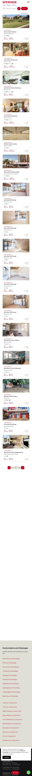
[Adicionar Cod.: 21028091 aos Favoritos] (27, 151)
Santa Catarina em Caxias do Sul (12, 711)
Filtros (24, 8)
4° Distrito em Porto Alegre (10, 671)
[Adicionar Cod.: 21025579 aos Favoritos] (27, 38)
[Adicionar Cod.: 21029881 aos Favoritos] (27, 207)
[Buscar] (19, 8)
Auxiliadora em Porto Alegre (11, 683)
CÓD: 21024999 (7, 58)
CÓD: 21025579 (7, 30)
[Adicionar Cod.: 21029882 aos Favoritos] (27, 235)
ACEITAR (6, 757)
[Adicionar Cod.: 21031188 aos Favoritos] (27, 403)
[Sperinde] (10, 2)
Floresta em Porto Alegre (10, 679)
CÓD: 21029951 (7, 338)
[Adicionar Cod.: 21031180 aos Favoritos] (27, 123)
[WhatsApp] (28, 772)
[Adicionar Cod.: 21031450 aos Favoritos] (27, 459)
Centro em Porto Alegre (9, 663)
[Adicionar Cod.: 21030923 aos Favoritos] (27, 375)
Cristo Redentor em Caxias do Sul (12, 719)
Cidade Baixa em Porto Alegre (11, 692)
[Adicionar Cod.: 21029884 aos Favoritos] (27, 291)
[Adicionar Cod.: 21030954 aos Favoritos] (27, 95)
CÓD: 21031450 (7, 450)
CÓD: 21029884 (7, 282)
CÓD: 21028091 (7, 142)
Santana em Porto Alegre (10, 675)
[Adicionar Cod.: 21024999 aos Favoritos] (27, 67)
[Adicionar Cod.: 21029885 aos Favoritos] (27, 319)
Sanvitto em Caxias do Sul (10, 732)
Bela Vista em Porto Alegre (10, 696)
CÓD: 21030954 (7, 86)
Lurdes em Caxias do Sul (10, 703)
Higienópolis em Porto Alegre (11, 688)
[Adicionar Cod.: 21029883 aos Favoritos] (27, 263)
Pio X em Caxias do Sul (9, 736)
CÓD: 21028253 (7, 170)
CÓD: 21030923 (7, 366)
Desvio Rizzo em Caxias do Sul (11, 715)
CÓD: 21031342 (7, 422)
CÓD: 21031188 (7, 394)
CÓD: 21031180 (7, 114)
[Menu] (28, 2)
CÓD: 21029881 (7, 198)
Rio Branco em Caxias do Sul (11, 740)
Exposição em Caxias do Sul (11, 728)
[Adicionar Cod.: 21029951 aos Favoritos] (27, 347)
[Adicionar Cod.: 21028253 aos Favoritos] (27, 179)
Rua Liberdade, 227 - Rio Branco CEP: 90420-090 (10, 763)
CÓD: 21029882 (7, 226)
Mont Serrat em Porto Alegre (11, 667)
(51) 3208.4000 (16, 764)
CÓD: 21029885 (7, 310)
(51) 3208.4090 (15, 769)
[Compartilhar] (24, 39)
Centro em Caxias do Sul (10, 707)
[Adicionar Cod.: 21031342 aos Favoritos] (27, 431)
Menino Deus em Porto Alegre (11, 658)
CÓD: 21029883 (7, 254)
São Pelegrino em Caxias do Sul (12, 723)
